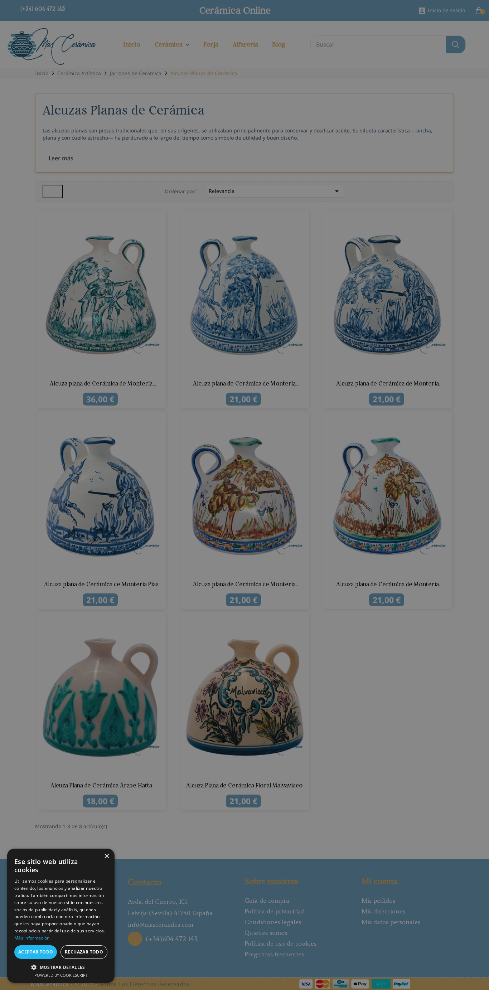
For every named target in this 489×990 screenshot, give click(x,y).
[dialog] (244, 495)
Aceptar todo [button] (35, 952)
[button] (60, 967)
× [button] (106, 856)
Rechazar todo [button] (84, 952)
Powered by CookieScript (61, 975)
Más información (32, 938)
